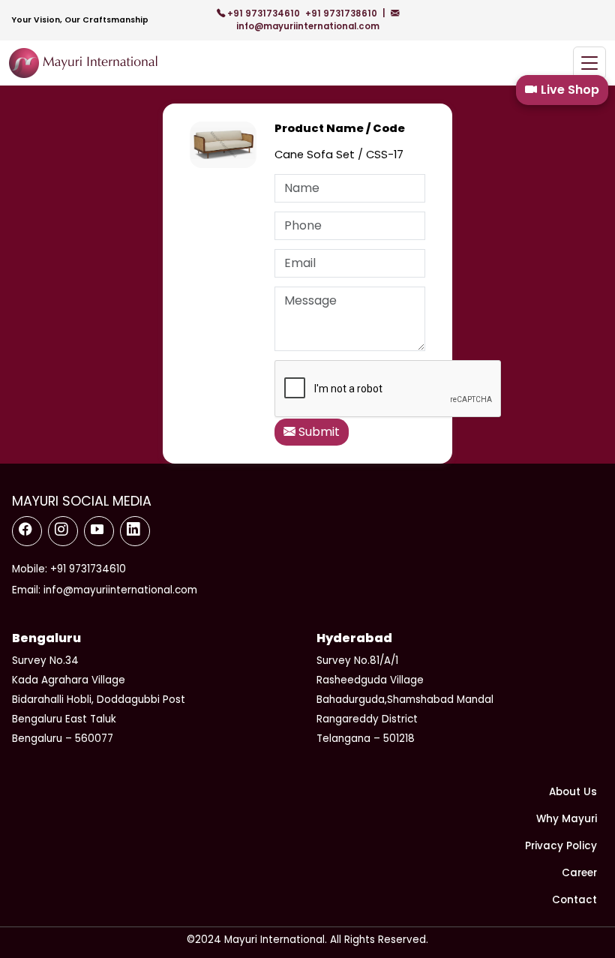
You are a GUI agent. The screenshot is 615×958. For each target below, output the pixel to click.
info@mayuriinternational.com (308, 26)
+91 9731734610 (263, 14)
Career (579, 873)
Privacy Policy (561, 846)
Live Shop (570, 89)
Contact (574, 900)
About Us (573, 792)
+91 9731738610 (342, 14)
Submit (318, 431)
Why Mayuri (566, 819)
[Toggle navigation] (589, 63)
